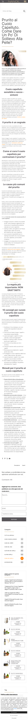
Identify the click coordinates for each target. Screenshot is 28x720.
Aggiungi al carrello (17, 624)
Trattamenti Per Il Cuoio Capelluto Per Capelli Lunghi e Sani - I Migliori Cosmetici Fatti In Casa (14, 588)
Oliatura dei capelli (13, 550)
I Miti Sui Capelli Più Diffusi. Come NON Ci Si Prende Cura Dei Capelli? (14, 594)
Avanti (23, 465)
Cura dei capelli (13, 558)
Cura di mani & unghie (13, 539)
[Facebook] (2, 458)
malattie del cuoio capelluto (13, 249)
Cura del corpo (13, 543)
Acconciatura (13, 562)
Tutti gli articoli (9, 535)
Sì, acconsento (14, 712)
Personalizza (14, 718)
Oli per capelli (13, 554)
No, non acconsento (14, 715)
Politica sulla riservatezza (9, 694)
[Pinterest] (5, 458)
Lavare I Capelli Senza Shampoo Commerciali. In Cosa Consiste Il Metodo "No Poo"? (13, 581)
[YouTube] (9, 458)
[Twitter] (7, 458)
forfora (19, 117)
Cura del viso (13, 546)
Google (15, 708)
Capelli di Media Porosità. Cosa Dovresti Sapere (13, 604)
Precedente (17, 465)
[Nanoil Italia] (14, 1)
